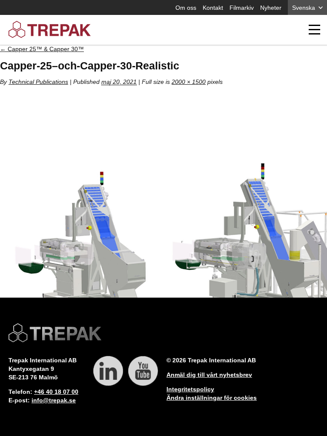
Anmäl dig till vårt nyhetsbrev (209, 374)
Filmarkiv (241, 7)
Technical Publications (38, 81)
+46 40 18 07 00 (56, 391)
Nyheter (270, 7)
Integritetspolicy (190, 389)
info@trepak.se (54, 400)
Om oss (185, 7)
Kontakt (213, 7)
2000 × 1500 (189, 81)
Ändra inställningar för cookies (211, 397)
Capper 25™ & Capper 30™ (42, 49)
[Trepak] (50, 30)
